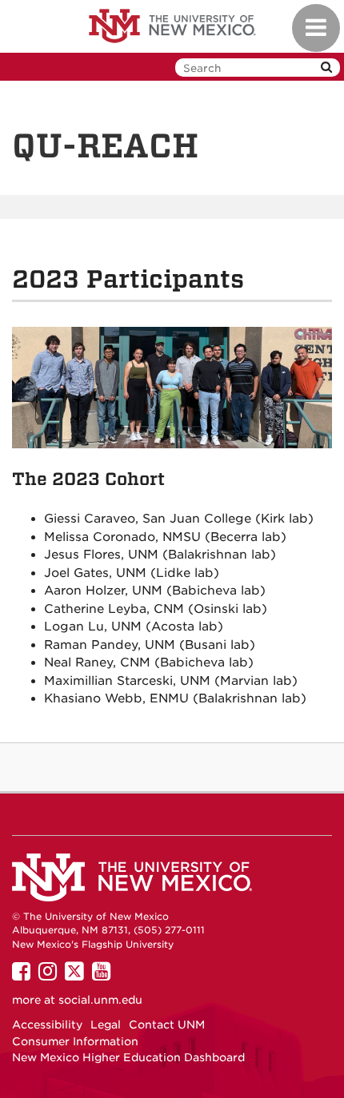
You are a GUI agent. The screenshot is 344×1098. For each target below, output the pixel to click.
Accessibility (47, 1024)
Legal (105, 1024)
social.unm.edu (100, 999)
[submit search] (326, 67)
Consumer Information (75, 1041)
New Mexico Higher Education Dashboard (128, 1057)
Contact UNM (167, 1024)
